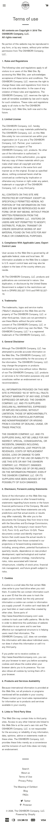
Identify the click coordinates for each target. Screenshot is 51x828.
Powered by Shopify (25, 814)
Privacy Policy (25, 780)
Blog (25, 790)
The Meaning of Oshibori (26, 786)
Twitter (26, 800)
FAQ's (25, 794)
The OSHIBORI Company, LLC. (29, 810)
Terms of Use (25, 776)
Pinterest (27, 804)
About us (25, 772)
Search (25, 768)
